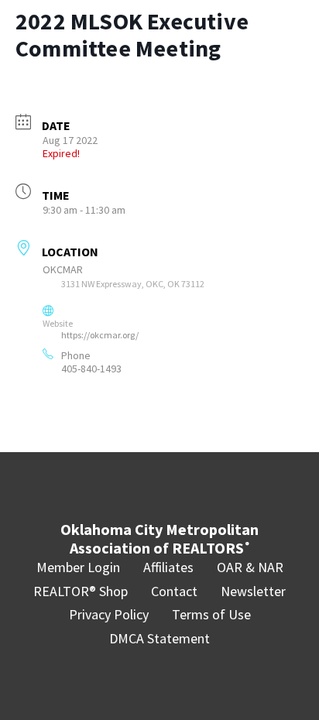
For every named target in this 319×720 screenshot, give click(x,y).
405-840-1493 (91, 368)
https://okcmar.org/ (100, 335)
